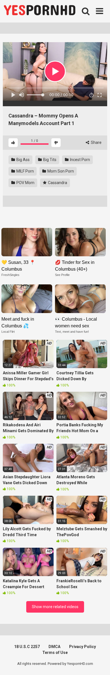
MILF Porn (25, 171)
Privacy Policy (82, 646)
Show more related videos (55, 606)
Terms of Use (55, 652)
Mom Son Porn (60, 171)
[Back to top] (99, 663)
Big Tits (49, 159)
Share (96, 142)
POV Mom (25, 182)
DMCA (54, 646)
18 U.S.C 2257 (27, 646)
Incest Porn (79, 159)
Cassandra (57, 182)
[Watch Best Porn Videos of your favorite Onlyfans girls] (39, 11)
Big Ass (23, 159)
